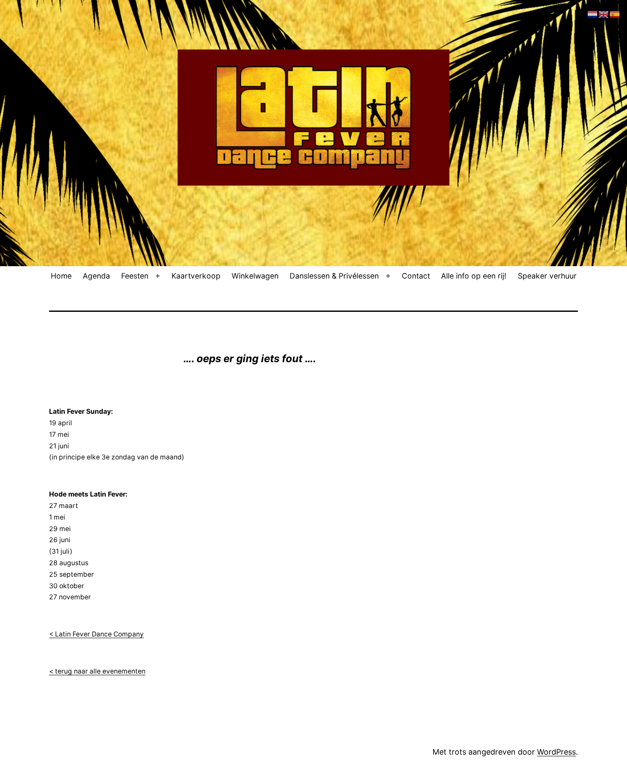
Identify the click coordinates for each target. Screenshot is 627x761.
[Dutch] (592, 14)
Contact (416, 275)
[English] (604, 14)
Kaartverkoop (196, 275)
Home (61, 275)
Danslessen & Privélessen (334, 275)
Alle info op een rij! (473, 275)
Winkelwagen (255, 275)
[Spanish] (615, 14)
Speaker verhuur (547, 275)
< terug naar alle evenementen (97, 671)
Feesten (134, 275)
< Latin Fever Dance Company (96, 634)
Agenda (96, 275)
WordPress (556, 751)
